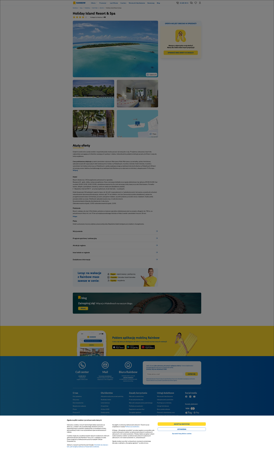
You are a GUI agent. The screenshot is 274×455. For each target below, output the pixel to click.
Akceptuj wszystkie (182, 424)
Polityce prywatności (132, 426)
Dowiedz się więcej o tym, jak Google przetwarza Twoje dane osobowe (87, 445)
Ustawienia (185, 429)
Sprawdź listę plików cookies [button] (181, 433)
